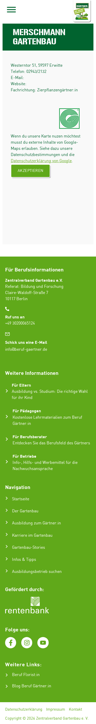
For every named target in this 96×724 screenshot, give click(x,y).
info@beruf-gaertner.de (26, 349)
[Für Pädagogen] (6, 416)
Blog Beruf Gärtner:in (31, 686)
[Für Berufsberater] (6, 439)
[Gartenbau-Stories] (6, 546)
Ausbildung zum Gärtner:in (36, 523)
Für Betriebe (24, 456)
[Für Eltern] (6, 391)
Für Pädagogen (27, 410)
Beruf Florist (23, 675)
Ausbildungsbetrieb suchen (37, 572)
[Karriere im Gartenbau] (6, 534)
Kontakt (75, 710)
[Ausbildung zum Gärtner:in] (6, 522)
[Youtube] (42, 642)
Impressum (55, 710)
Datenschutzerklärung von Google (41, 161)
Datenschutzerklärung (23, 710)
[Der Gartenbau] (6, 510)
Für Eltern (21, 385)
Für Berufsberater (30, 436)
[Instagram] (26, 642)
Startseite (20, 499)
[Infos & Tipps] (6, 558)
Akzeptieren (30, 171)
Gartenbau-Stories (28, 547)
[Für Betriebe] (6, 461)
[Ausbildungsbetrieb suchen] (6, 570)
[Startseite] (6, 498)
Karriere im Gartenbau (32, 535)
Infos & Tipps (24, 559)
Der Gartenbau (25, 511)
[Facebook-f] (10, 642)
